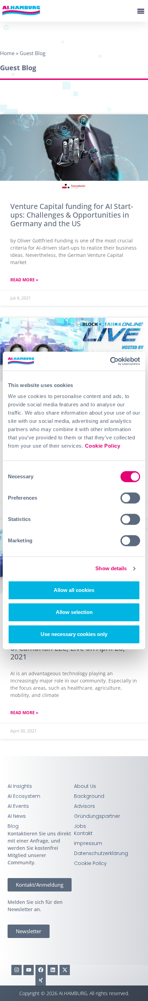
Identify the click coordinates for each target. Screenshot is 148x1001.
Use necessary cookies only (74, 634)
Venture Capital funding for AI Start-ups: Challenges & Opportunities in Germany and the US (71, 214)
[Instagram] (16, 970)
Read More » (24, 280)
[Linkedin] (52, 970)
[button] (140, 11)
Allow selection (74, 612)
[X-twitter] (65, 970)
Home (7, 53)
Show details (111, 568)
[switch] (130, 497)
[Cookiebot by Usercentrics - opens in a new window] (110, 361)
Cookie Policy (102, 446)
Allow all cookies (74, 590)
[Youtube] (28, 970)
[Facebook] (40, 970)
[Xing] (40, 980)
